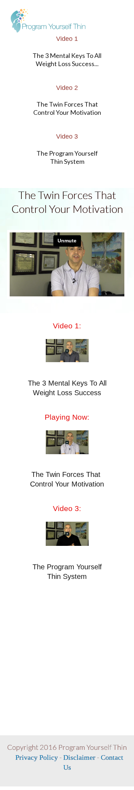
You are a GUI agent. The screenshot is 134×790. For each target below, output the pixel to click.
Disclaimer (79, 757)
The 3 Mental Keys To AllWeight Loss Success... (67, 60)
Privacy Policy (36, 757)
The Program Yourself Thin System (67, 157)
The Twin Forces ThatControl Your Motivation (67, 108)
